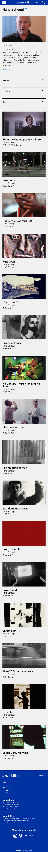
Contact (5, 790)
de (37, 2)
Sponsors (6, 785)
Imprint (5, 793)
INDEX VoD (29, 836)
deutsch (42, 775)
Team (4, 787)
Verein (4, 782)
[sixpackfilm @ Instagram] (15, 836)
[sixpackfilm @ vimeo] (20, 836)
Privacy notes (28, 851)
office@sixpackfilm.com (11, 809)
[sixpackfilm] (24, 3)
